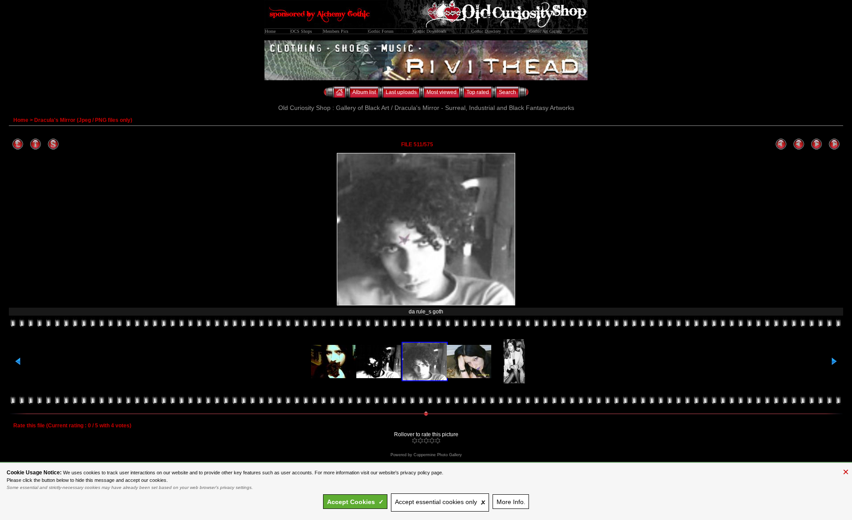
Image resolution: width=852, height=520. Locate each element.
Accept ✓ (355, 501)
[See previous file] (799, 144)
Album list (364, 92)
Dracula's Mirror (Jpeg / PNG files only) (83, 120)
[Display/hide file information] (35, 144)
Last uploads (401, 92)
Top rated (477, 92)
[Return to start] (781, 144)
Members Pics (335, 31)
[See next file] (816, 144)
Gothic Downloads (429, 31)
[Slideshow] (53, 144)
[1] (415, 441)
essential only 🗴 (440, 501)
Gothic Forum (381, 31)
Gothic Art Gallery (545, 31)
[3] (426, 441)
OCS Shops (301, 31)
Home (270, 31)
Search (507, 92)
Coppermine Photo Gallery (438, 455)
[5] (438, 441)
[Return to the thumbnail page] (18, 144)
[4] (432, 441)
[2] (420, 441)
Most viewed (441, 92)
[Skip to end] (834, 144)
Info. (511, 501)
